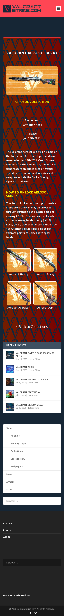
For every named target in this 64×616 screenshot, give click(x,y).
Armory (10, 481)
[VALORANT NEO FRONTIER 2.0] (10, 382)
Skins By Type (18, 443)
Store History (18, 458)
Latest (31, 359)
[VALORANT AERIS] (10, 369)
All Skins (15, 435)
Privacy (7, 530)
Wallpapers (17, 466)
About (6, 536)
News (9, 474)
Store (9, 489)
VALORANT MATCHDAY (28, 392)
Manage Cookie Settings (16, 595)
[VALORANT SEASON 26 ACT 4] (10, 407)
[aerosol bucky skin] (32, 94)
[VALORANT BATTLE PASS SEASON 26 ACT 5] (10, 355)
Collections (17, 451)
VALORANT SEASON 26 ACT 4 (31, 404)
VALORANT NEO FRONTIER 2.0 (32, 379)
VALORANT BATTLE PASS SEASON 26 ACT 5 (35, 354)
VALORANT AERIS (25, 366)
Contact (7, 523)
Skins (37, 359)
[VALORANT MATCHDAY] (10, 394)
